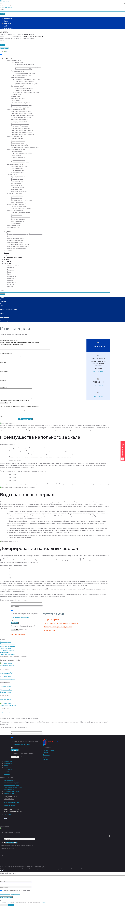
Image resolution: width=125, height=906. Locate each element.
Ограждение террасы (17, 143)
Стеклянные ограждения (14, 136)
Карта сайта (7, 814)
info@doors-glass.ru (6, 7)
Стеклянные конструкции (15, 210)
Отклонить (4, 905)
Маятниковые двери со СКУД (23, 69)
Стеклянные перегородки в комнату (22, 130)
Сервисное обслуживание (15, 240)
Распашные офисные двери (23, 75)
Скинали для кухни (16, 198)
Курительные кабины (17, 221)
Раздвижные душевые (18, 157)
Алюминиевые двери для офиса (24, 81)
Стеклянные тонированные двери (21, 105)
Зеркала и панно (12, 174)
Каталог (7, 58)
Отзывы (6, 259)
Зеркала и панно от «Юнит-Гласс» (8, 309)
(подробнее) (35, 406)
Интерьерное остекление (15, 193)
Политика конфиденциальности (20, 617)
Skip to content (4, 1)
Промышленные (50, 630)
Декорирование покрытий (15, 242)
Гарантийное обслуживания (15, 238)
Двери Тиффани (16, 100)
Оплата (6, 253)
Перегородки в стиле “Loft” (19, 122)
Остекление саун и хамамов (15, 204)
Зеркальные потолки (13, 227)
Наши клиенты (11, 284)
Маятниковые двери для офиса (24, 64)
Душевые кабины (5, 648)
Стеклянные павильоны (18, 219)
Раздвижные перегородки (8, 705)
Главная (2, 297)
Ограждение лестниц (17, 138)
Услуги (6, 232)
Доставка (10, 236)
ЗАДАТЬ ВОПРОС (98, 371)
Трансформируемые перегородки (21, 117)
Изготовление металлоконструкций (18, 246)
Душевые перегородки (18, 160)
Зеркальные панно (16, 185)
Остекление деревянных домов (20, 212)
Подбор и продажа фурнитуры (16, 248)
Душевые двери (16, 151)
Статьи (1, 305)
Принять (11, 905)
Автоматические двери (18, 98)
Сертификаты (11, 282)
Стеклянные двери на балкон (20, 107)
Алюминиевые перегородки (19, 119)
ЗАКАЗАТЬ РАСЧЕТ (98, 396)
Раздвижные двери (17, 86)
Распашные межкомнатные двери (25, 73)
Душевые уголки (16, 155)
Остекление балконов (17, 170)
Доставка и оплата (13, 265)
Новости (9, 274)
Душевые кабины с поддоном (20, 162)
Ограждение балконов (18, 141)
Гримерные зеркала (17, 181)
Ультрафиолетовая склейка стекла (18, 244)
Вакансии (10, 286)
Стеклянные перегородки (15, 109)
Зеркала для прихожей (18, 177)
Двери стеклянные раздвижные (20, 103)
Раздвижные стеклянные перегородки (22, 115)
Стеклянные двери (13, 60)
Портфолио (10, 267)
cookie (44, 903)
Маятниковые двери (17, 62)
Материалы (7, 23)
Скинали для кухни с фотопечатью (21, 200)
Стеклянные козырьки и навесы (20, 217)
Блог (5, 26)
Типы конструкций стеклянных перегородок (61, 623)
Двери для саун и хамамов (19, 206)
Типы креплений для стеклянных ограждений (25, 147)
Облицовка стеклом (17, 196)
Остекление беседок (17, 168)
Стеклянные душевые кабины (16, 149)
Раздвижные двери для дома (24, 88)
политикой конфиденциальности (10, 894)
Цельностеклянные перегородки (21, 111)
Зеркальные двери (16, 189)
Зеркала (2, 313)
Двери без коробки (51, 620)
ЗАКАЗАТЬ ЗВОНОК (98, 385)
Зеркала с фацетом (17, 179)
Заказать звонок (4, 48)
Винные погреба (16, 223)
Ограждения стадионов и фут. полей (58, 627)
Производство (11, 276)
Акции (6, 229)
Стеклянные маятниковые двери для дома (28, 67)
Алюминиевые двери (17, 77)
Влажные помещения (18, 634)
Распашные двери (16, 71)
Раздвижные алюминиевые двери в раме (27, 79)
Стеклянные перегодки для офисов (21, 113)
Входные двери (15, 96)
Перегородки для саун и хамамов (21, 208)
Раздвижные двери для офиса (24, 90)
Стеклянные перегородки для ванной (22, 134)
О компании (8, 18)
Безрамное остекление (14, 164)
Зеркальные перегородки (19, 191)
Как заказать (8, 251)
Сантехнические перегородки (20, 124)
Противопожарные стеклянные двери (26, 83)
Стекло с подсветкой (17, 202)
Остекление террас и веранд (19, 166)
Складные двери (16, 94)
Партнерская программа (13, 257)
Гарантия (10, 280)
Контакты (7, 261)
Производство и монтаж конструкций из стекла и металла (24, 234)
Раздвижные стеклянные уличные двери (27, 92)
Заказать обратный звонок (11, 802)
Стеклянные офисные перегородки (21, 132)
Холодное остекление (17, 172)
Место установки (4, 317)
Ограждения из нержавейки (19, 145)
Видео (6, 21)
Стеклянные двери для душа (23, 153)
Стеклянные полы (16, 215)
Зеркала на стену (16, 183)
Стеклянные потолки (13, 225)
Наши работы (8, 28)
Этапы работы (11, 278)
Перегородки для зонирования (20, 128)
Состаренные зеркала (17, 187)
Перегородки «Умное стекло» (20, 126)
